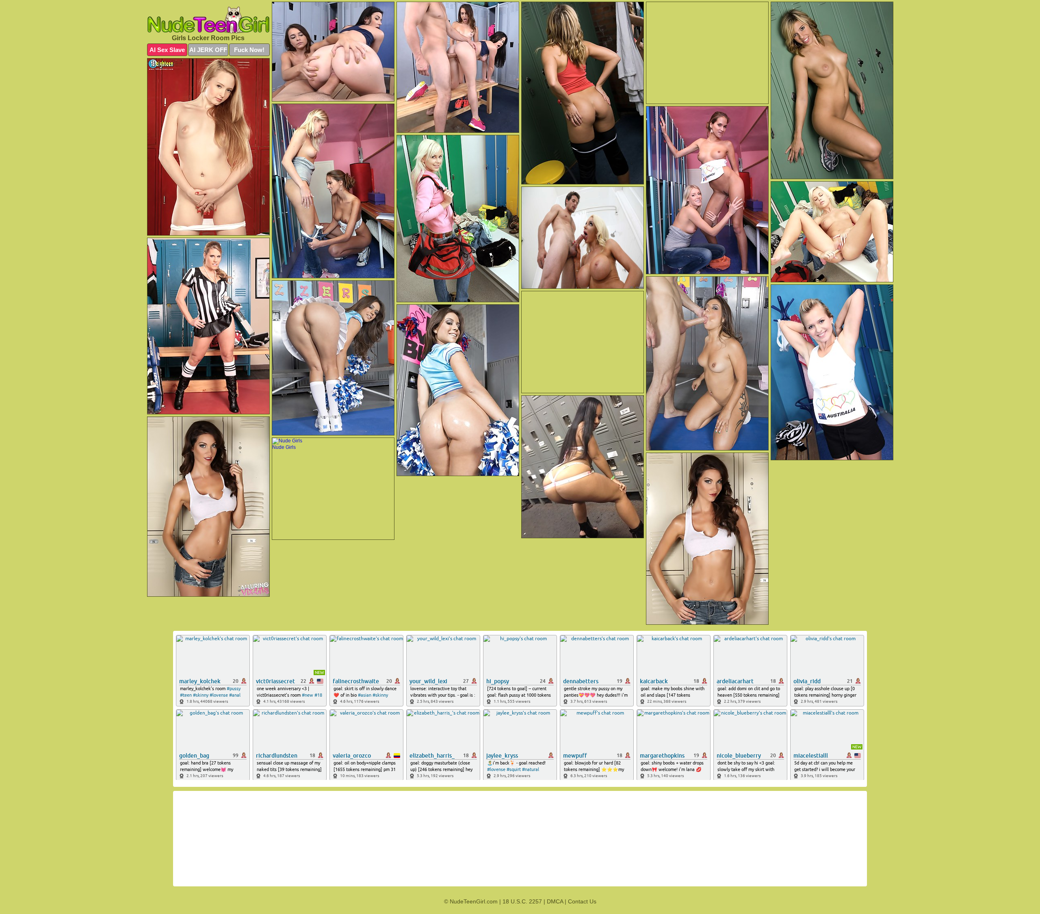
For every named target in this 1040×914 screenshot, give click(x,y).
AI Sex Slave (167, 49)
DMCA (555, 901)
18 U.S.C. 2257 (522, 901)
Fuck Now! (249, 49)
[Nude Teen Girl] (208, 19)
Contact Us (582, 901)
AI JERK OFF (208, 49)
